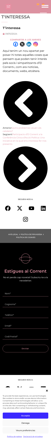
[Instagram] (35, 44)
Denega (25, 423)
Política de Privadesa (31, 234)
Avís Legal (13, 234)
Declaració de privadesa (33, 436)
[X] (22, 44)
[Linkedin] (29, 44)
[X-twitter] (19, 208)
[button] (47, 390)
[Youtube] (31, 208)
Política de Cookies (25, 237)
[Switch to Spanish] (43, 4)
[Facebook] (15, 44)
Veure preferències (25, 430)
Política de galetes (14, 436)
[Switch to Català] (38, 4)
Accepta (25, 415)
